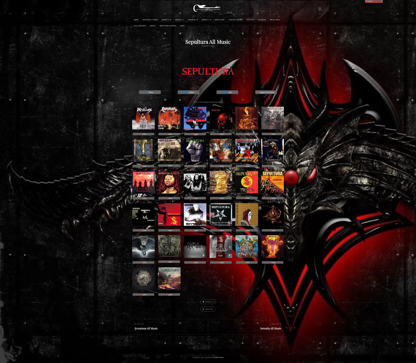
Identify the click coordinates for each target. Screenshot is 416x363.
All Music (262, 20)
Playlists (250, 20)
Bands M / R (193, 20)
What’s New (220, 20)
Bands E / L (179, 20)
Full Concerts (140, 26)
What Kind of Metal (168, 26)
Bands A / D (166, 20)
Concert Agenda (236, 20)
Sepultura (209, 309)
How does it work (150, 20)
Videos (153, 26)
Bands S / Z (206, 20)
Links (182, 26)
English (370, 1)
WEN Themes (219, 357)
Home (136, 20)
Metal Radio (275, 20)
